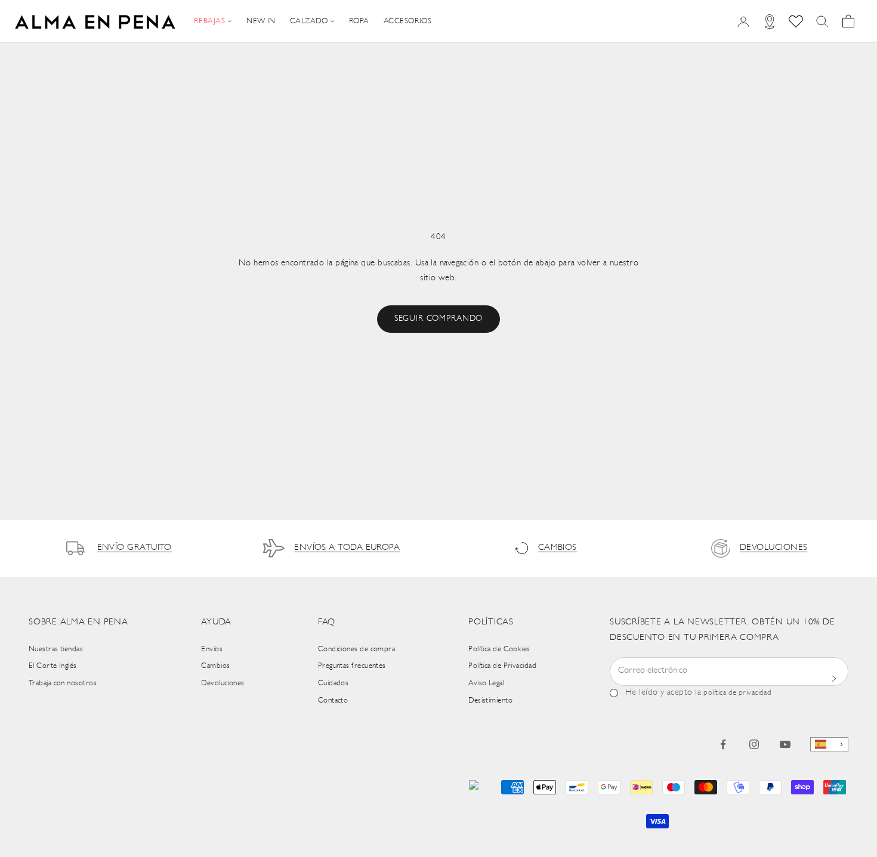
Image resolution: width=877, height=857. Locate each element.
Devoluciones (222, 683)
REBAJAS (209, 21)
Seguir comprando (438, 318)
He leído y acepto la (698, 692)
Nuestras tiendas (56, 649)
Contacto (333, 700)
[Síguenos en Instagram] (754, 744)
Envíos (212, 649)
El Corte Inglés (53, 666)
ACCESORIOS (408, 21)
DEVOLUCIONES (773, 547)
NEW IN (261, 21)
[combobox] (829, 744)
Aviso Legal (486, 683)
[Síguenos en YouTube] (785, 744)
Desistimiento (490, 700)
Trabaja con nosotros (63, 683)
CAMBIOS (557, 547)
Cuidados (333, 683)
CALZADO (309, 21)
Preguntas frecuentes (352, 666)
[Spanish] (829, 744)
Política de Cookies (499, 649)
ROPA (359, 21)
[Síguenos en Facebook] (723, 744)
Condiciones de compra (356, 649)
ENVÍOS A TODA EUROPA (347, 547)
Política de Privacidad (502, 666)
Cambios (215, 666)
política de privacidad (737, 693)
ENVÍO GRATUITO (134, 547)
